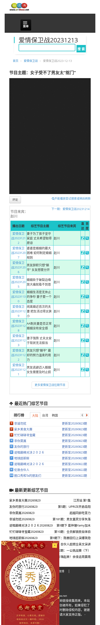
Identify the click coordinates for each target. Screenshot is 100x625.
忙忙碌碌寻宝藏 (24, 435)
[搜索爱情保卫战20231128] (87, 326)
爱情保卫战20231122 (18, 355)
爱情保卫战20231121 (18, 369)
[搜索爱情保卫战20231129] (87, 312)
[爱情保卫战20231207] (83, 253)
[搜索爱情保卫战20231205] (87, 283)
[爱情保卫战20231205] (83, 283)
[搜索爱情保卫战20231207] (87, 253)
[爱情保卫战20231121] (83, 370)
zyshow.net (60, 596)
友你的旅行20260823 (23, 506)
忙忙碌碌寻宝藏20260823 (26, 531)
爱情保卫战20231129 (18, 311)
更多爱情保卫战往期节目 (50, 385)
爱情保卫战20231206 (18, 267)
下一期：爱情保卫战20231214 (70, 209)
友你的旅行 (21, 446)
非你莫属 (20, 441)
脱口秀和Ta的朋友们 (27, 475)
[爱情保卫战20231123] (83, 341)
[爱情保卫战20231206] (83, 268)
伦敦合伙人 (21, 470)
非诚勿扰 (20, 423)
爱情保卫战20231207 (18, 252)
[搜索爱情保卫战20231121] (87, 370)
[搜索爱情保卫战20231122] (87, 356)
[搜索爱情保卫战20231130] (87, 297)
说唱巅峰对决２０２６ (29, 452)
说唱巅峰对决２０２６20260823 (31, 525)
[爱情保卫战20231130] (83, 297)
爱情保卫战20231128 (18, 325)
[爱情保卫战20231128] (83, 326)
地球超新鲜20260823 (23, 538)
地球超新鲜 (21, 458)
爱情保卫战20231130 (18, 296)
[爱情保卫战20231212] (83, 239)
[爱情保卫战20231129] (83, 312)
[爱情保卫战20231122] (83, 356)
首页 (15, 61)
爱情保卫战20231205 (18, 282)
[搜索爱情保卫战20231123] (87, 341)
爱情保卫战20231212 (18, 238)
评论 (15, 200)
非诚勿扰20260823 (21, 519)
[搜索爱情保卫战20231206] (87, 268)
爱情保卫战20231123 (18, 340)
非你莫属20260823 (21, 513)
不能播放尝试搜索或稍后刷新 (72, 199)
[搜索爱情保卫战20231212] (87, 239)
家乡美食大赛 (23, 429)
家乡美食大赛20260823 (24, 500)
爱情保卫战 (31, 61)
